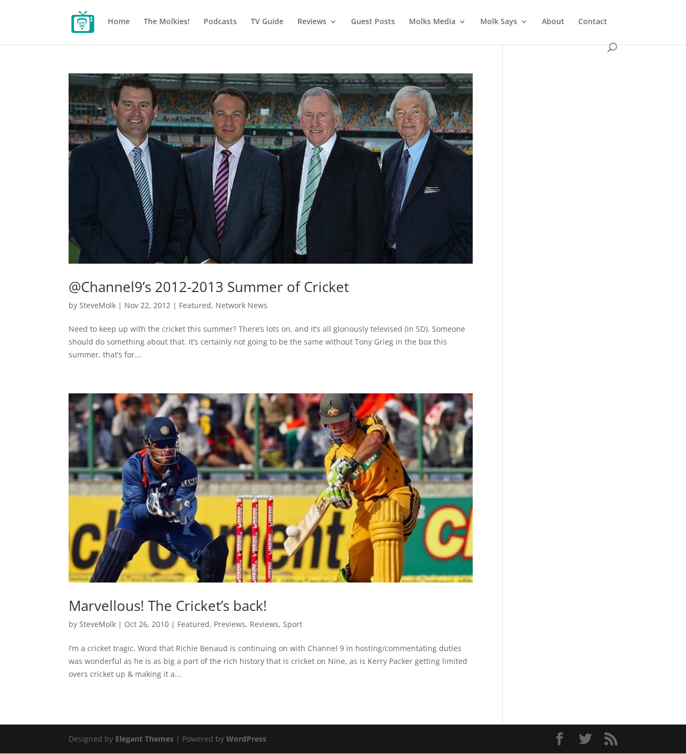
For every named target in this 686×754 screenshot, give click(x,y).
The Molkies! (167, 22)
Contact (592, 22)
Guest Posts (373, 22)
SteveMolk (97, 305)
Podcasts (220, 22)
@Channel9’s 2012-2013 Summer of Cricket (209, 286)
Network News (241, 305)
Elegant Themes (144, 739)
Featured (195, 305)
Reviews (311, 22)
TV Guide (267, 22)
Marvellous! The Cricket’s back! (168, 605)
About (553, 22)
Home (119, 22)
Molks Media (432, 22)
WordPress (246, 739)
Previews (229, 624)
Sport (292, 624)
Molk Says (498, 22)
